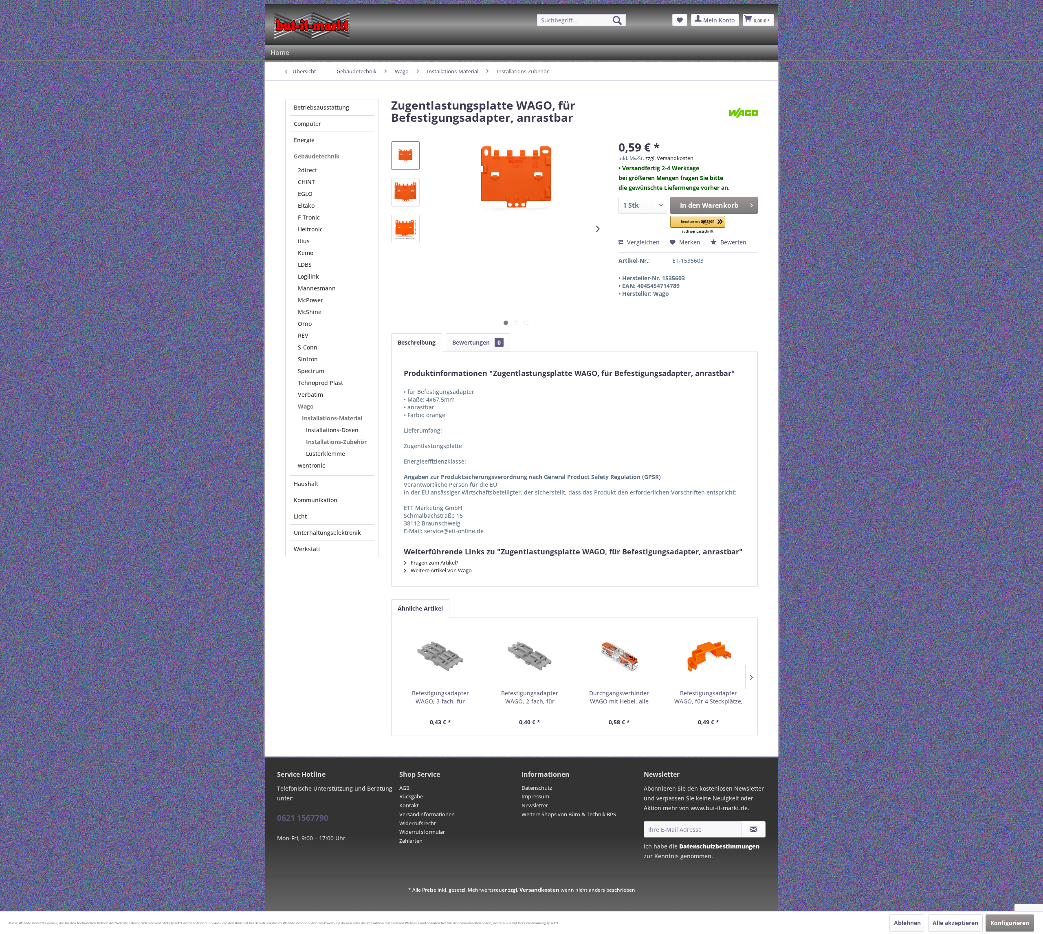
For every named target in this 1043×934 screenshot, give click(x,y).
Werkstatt (307, 549)
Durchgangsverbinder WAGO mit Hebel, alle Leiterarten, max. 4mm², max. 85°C (619, 697)
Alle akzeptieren (955, 923)
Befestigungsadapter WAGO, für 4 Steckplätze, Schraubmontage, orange (708, 697)
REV (303, 335)
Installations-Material (332, 418)
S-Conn (307, 347)
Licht (300, 516)
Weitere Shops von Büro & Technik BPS (569, 814)
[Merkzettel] (679, 20)
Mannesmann (317, 288)
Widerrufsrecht (417, 823)
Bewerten (732, 242)
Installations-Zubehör (336, 442)
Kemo (305, 253)
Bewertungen (476, 342)
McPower (310, 300)
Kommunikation (315, 500)
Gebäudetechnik (317, 156)
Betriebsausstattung (321, 107)
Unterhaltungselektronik (327, 532)
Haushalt (306, 484)
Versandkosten (539, 889)
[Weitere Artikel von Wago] (743, 113)
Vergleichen (642, 242)
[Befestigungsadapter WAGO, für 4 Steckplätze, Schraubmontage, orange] (709, 656)
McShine (309, 312)
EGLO (305, 194)
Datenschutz (537, 787)
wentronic (311, 465)
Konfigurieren (1009, 923)
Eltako (306, 205)
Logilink (308, 276)
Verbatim (310, 394)
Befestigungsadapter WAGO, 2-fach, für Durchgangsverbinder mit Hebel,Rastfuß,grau (530, 697)
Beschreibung (417, 342)
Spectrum (311, 371)
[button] (698, 225)
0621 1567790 (302, 818)
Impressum (535, 796)
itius (304, 241)
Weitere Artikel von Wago (440, 570)
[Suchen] (617, 20)
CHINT (306, 182)
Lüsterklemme (325, 453)
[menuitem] (581, 20)
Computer (307, 123)
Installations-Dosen (332, 430)
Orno (305, 323)
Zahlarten (410, 840)
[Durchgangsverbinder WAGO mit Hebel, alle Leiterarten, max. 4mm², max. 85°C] (619, 656)
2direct (307, 170)
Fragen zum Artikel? (433, 562)
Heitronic (310, 229)
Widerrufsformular (422, 831)
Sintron (308, 359)
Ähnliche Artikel (420, 608)
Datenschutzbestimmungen (719, 846)
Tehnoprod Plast (320, 383)
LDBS (305, 264)
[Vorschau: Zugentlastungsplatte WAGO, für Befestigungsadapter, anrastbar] (405, 155)
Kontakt (409, 805)
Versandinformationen (427, 814)
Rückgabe (411, 796)
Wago (306, 406)
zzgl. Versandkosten (669, 158)
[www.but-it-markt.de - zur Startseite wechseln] (312, 25)
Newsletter (535, 805)
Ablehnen (907, 923)
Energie (304, 140)
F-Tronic (309, 217)
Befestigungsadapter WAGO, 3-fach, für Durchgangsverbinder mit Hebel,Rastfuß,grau (440, 697)
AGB (404, 787)
